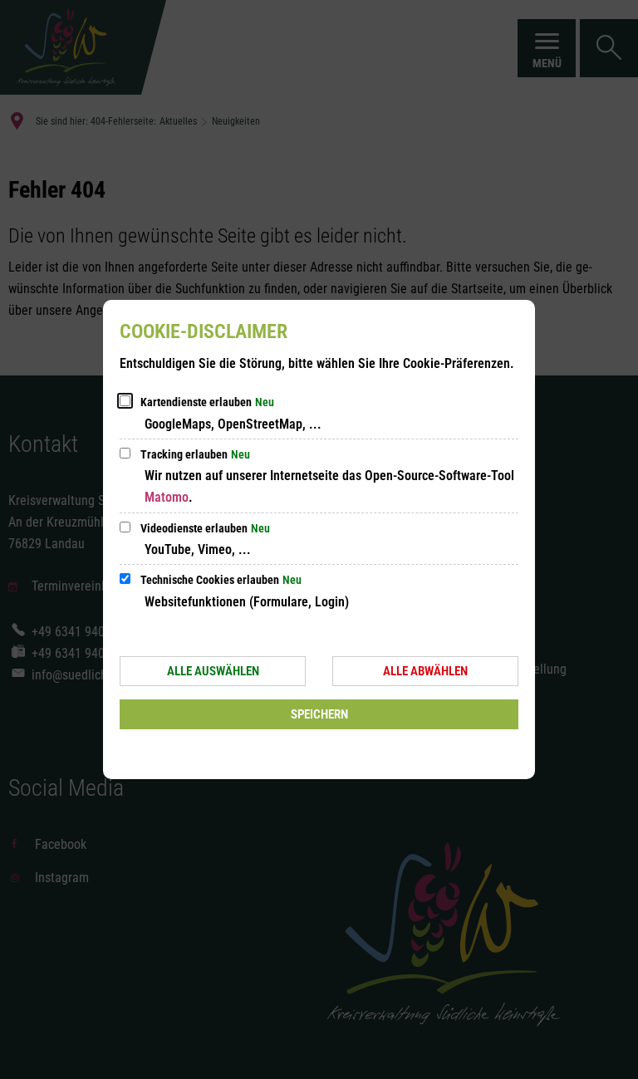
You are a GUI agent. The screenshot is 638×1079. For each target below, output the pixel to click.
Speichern (319, 714)
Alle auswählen (213, 671)
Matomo (167, 497)
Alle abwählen (425, 671)
